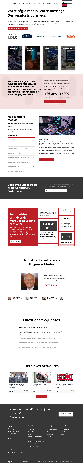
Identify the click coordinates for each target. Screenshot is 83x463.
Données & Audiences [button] (37, 3)
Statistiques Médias (64, 429)
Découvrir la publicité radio (46, 159)
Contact (64, 5)
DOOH (9, 144)
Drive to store (50, 436)
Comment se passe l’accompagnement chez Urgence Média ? (37, 347)
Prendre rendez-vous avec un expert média (56, 190)
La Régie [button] (48, 3)
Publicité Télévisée (13, 140)
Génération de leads (51, 431)
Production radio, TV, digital (16, 171)
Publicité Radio (12, 135)
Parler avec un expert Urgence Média (66, 414)
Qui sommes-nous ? (12, 452)
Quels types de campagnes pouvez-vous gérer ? (33, 327)
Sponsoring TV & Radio (14, 153)
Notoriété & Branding (52, 429)
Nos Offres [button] (15, 3)
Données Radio (63, 431)
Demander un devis (18, 28)
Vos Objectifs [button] (25, 3)
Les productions (11, 455)
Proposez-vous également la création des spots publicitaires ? (37, 338)
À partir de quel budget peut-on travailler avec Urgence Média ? (38, 342)
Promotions (22, 455)
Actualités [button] (56, 3)
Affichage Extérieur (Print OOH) (17, 149)
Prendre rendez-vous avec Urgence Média (55, 102)
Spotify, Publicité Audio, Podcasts (18, 162)
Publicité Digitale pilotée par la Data (19, 157)
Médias (11, 391)
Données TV (62, 434)
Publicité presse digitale (15, 166)
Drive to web (50, 434)
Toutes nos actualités (41, 397)
